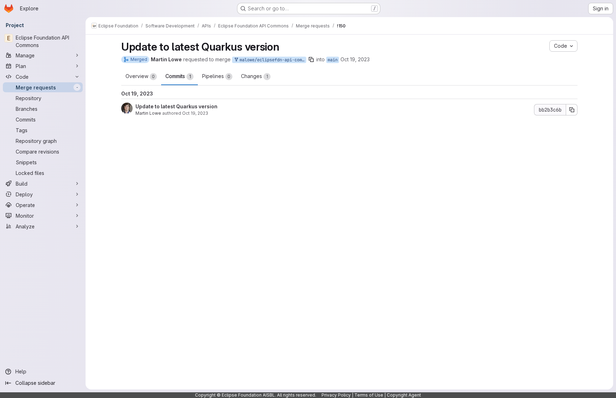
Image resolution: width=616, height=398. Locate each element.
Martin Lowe (148, 113)
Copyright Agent (404, 395)
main (333, 60)
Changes (254, 76)
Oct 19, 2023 (355, 59)
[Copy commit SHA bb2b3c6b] (572, 109)
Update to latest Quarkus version (176, 106)
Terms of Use (368, 395)
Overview (140, 76)
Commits (178, 76)
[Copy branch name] (311, 59)
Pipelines (216, 76)
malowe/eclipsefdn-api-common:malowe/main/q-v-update (271, 60)
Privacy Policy (336, 395)
